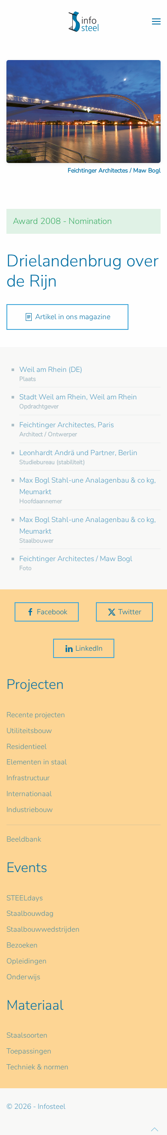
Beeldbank (23, 839)
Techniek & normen (37, 1067)
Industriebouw (29, 810)
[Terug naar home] (83, 21)
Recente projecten (35, 715)
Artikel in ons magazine (72, 317)
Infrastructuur (28, 778)
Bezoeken (22, 945)
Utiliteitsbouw (29, 731)
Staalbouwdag (30, 913)
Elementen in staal (36, 762)
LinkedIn (89, 648)
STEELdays (24, 898)
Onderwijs (23, 977)
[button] (156, 21)
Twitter (129, 612)
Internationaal (29, 794)
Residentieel (26, 747)
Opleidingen (26, 961)
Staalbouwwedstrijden (43, 929)
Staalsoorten (27, 1035)
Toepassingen (28, 1051)
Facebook (52, 612)
